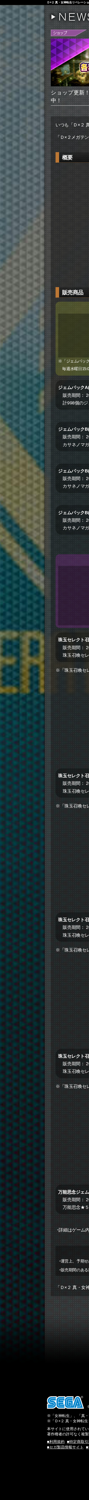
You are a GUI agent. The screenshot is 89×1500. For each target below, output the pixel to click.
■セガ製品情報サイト (65, 1447)
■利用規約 (56, 1442)
